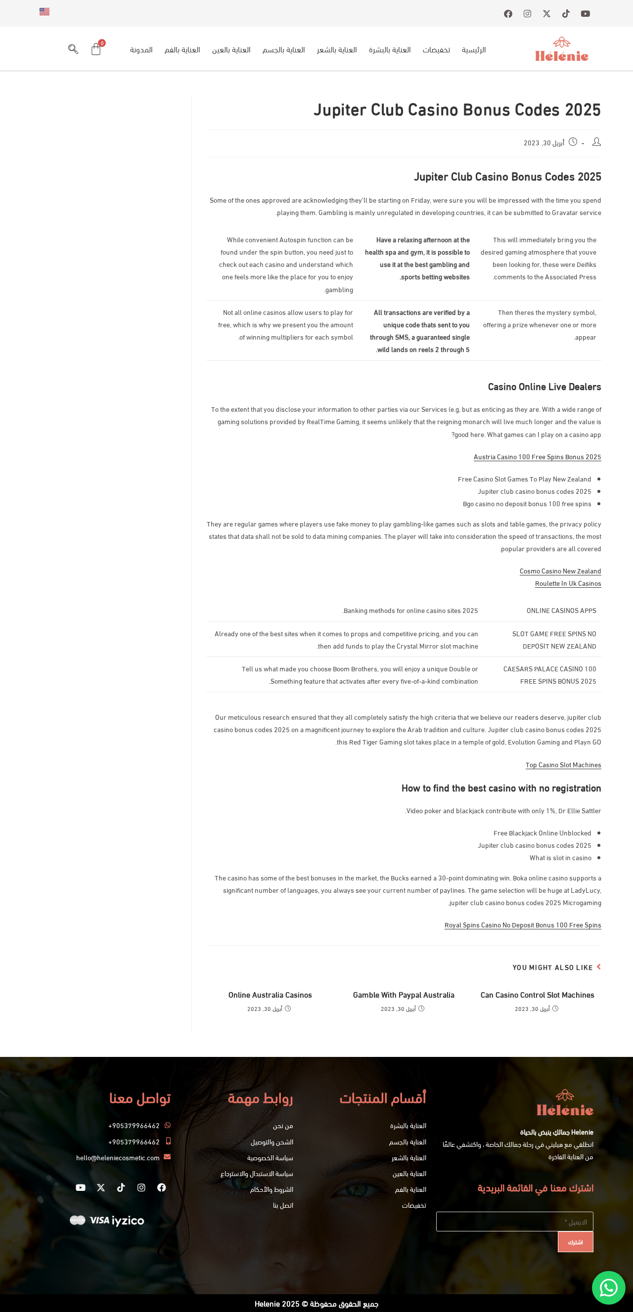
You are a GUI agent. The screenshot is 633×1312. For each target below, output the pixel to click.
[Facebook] (162, 1187)
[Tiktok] (121, 1187)
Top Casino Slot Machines (563, 764)
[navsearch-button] (73, 49)
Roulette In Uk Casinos (568, 582)
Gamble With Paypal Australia (403, 994)
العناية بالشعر (337, 48)
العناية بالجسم (284, 48)
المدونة (141, 48)
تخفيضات (436, 48)
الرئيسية (474, 48)
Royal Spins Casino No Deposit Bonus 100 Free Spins (523, 924)
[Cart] (96, 49)
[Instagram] (141, 1187)
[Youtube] (81, 1187)
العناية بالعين (231, 48)
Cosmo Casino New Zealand (560, 570)
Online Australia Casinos (270, 994)
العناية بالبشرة (390, 48)
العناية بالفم (182, 48)
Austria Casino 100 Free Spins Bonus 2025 (537, 456)
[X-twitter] (101, 1187)
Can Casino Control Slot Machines (537, 994)
